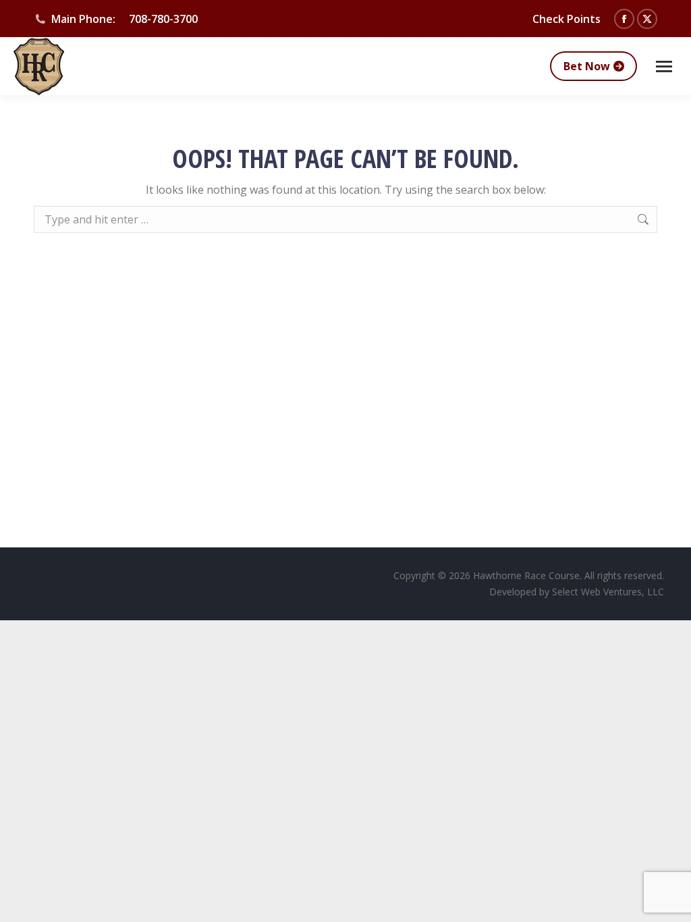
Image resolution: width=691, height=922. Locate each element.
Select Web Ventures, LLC (608, 591)
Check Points (566, 18)
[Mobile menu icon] (664, 66)
